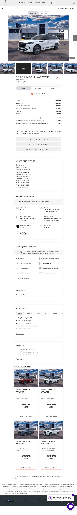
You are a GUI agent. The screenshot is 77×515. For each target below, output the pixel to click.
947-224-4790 (27, 179)
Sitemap (38, 499)
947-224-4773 (24, 181)
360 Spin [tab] (43, 13)
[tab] (20, 313)
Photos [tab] (33, 13)
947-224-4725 (24, 185)
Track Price (40, 94)
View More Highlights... (23, 278)
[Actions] (59, 78)
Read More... (20, 334)
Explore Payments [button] (38, 139)
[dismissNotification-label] (73, 495)
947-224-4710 (23, 187)
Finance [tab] (38, 88)
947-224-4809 (24, 176)
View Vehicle (26, 416)
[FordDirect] (9, 501)
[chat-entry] (70, 506)
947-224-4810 (24, 172)
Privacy (44, 499)
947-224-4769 (24, 183)
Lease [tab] (53, 88)
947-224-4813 (26, 174)
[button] (2, 8)
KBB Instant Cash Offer (38, 149)
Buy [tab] (23, 88)
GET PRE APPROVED (38, 144)
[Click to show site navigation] (74, 3)
